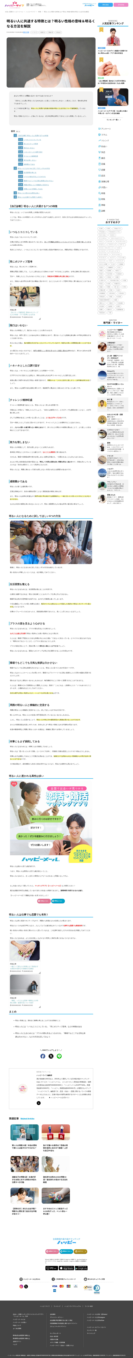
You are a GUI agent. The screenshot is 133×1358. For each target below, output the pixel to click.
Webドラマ (118, 228)
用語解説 (102, 293)
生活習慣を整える (27, 172)
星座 (101, 287)
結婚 (116, 300)
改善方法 (43, 32)
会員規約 (52, 1314)
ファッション (116, 254)
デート (122, 244)
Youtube (102, 231)
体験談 (121, 264)
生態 (118, 290)
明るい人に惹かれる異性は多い (27, 192)
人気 (113, 264)
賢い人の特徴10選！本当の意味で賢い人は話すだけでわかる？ (24, 1147)
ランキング (120, 261)
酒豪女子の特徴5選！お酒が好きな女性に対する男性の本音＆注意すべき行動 (24, 1179)
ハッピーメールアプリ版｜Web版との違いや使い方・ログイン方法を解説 (113, 112)
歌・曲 (116, 287)
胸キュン (102, 303)
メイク (113, 257)
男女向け (59, 32)
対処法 (109, 277)
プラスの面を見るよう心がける (32, 176)
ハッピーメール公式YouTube (95, 1320)
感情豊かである (27, 164)
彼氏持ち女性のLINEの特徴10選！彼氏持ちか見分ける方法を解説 (55, 1179)
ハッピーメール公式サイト (60, 1097)
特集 (103, 199)
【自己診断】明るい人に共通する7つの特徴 (31, 135)
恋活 (103, 176)
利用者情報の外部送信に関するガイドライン (63, 1323)
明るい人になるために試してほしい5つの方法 (32, 168)
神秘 (103, 205)
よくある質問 (17, 1328)
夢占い (118, 270)
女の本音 (110, 274)
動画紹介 (111, 267)
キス (101, 241)
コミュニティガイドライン (58, 1326)
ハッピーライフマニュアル (72, 1306)
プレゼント (103, 257)
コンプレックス (121, 241)
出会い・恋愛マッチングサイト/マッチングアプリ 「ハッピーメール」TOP (28, 1315)
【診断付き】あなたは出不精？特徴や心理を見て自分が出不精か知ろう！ (24, 1211)
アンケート (106, 129)
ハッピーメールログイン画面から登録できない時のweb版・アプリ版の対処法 (112, 52)
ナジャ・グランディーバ (106, 248)
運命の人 (110, 309)
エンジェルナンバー (117, 238)
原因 (101, 270)
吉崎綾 (109, 270)
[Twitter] (51, 1056)
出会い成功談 (54, 1336)
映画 (109, 287)
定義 (103, 164)
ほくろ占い (103, 235)
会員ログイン (17, 1341)
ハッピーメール (114, 251)
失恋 (103, 152)
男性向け (102, 296)
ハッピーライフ (30, 12)
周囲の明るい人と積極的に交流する (34, 184)
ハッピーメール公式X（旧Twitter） (97, 1314)
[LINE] (59, 1056)
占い (119, 267)
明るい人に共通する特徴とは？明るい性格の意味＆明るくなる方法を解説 (66, 12)
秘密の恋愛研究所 (105, 300)
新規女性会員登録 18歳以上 (21, 1335)
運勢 (101, 309)
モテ (111, 261)
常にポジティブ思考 (28, 143)
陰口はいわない (27, 147)
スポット (102, 244)
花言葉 (102, 306)
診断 (100, 78)
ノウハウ (35, 32)
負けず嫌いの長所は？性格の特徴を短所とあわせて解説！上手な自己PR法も (55, 1148)
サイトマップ (91, 1333)
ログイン (80, 1251)
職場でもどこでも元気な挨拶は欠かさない (36, 180)
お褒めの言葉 (54, 1339)
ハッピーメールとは (19, 1319)
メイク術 (122, 257)
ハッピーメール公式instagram (96, 1317)
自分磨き (120, 303)
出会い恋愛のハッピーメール (14, 12)
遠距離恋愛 (120, 309)
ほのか (113, 235)
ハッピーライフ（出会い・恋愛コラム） (62, 1345)
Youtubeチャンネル (115, 231)
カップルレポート (55, 1333)
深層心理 (51, 32)
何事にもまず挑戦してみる (31, 188)
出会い (101, 48)
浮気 (125, 287)
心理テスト (103, 280)
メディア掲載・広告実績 (57, 1342)
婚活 (103, 158)
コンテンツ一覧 (91, 1330)
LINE (101, 228)
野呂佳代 (102, 312)
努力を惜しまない (27, 160)
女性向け (119, 274)
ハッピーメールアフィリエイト (96, 1327)
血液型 (110, 306)
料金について (17, 1325)
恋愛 (103, 170)
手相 (109, 283)
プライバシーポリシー (57, 1317)
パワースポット (104, 254)
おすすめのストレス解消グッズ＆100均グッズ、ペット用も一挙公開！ (55, 1211)
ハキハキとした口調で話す (31, 151)
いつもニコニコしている (30, 139)
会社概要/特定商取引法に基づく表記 (61, 1320)
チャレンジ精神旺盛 (28, 155)
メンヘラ (102, 261)
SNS (109, 228)
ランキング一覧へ (113, 120)
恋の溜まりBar (115, 280)
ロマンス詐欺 (103, 264)
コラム (104, 135)
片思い (104, 187)
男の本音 (112, 293)
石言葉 (119, 296)
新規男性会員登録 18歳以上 (21, 1338)
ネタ (119, 248)
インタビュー (103, 238)
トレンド (105, 140)
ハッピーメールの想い (19, 1322)
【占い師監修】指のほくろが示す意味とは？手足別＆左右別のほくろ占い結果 (112, 82)
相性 (111, 296)
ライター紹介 (89, 1306)
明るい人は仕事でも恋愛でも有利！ (29, 197)
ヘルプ (15, 1344)
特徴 (39, 12)
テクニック (113, 244)
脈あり (111, 303)
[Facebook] (42, 1056)
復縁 (117, 277)
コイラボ (110, 241)
